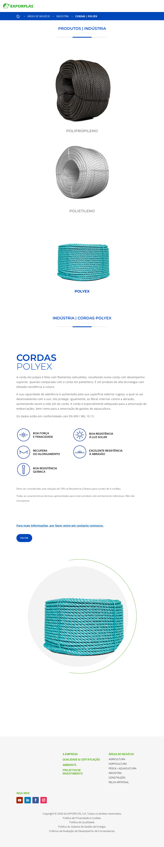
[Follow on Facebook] (35, 800)
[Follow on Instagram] (43, 800)
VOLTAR (24, 538)
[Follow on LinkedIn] (27, 800)
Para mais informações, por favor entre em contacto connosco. (60, 525)
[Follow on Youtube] (19, 800)
